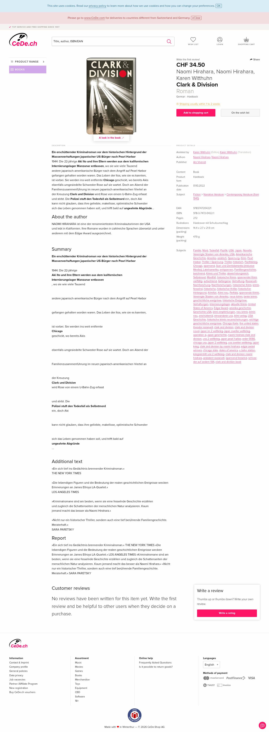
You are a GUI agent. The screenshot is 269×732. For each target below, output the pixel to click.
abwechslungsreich (238, 273)
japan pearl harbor (231, 339)
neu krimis (242, 312)
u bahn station (247, 350)
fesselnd (198, 289)
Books (20, 69)
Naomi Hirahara (201, 157)
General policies (18, 671)
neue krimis (236, 296)
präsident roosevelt (214, 358)
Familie (197, 250)
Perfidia (234, 292)
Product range (27, 61)
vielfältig (197, 281)
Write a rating (227, 613)
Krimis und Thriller (216, 273)
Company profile (18, 666)
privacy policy (97, 6)
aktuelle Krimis (239, 304)
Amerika (211, 258)
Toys (77, 683)
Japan (238, 250)
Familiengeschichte (245, 269)
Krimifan (212, 292)
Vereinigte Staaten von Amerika (210, 296)
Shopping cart (246, 44)
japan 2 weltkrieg (217, 342)
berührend (199, 273)
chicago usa (200, 342)
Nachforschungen (221, 285)
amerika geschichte (240, 308)
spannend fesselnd (236, 358)
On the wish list (240, 112)
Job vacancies (17, 679)
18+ (77, 700)
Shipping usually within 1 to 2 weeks (200, 104)
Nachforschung (201, 285)
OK (219, 6)
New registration (18, 688)
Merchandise (82, 679)
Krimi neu (223, 292)
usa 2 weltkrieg (211, 339)
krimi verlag (240, 316)
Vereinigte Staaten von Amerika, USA (214, 254)
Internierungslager (220, 304)
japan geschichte (217, 335)
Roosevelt (251, 281)
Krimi (243, 258)
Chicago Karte (230, 323)
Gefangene (224, 281)
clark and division (223, 327)
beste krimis (250, 296)
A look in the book (110, 137)
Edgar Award (221, 308)
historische (210, 289)
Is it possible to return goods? (156, 666)
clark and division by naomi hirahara (220, 346)
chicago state (210, 350)
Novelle (247, 250)
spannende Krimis (249, 292)
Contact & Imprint (19, 662)
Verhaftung (238, 281)
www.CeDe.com (94, 18)
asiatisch (222, 258)
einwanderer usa (223, 316)
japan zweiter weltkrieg (237, 331)
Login (220, 44)
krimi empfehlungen (224, 312)
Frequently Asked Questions (155, 662)
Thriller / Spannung (212, 262)
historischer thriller (227, 289)
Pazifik (223, 250)
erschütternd (206, 316)
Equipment (81, 688)
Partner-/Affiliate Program (23, 683)
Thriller (228, 262)
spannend (209, 266)
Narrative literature (213, 194)
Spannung (234, 258)
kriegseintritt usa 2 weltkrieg (208, 354)
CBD (77, 692)
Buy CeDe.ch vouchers (22, 692)
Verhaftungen (200, 304)
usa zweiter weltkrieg (240, 342)
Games (79, 671)
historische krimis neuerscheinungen (227, 319)
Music (78, 662)
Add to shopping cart (196, 112)
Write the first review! (188, 59)
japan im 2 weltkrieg (212, 331)
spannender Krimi (247, 277)
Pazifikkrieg (251, 262)
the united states (249, 323)
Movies (79, 666)
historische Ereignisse (235, 300)
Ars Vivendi (199, 162)
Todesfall (214, 250)
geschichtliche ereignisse (207, 300)
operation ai (199, 335)
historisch (238, 262)
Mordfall (211, 277)
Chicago (197, 266)
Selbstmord (199, 277)
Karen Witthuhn (201, 152)
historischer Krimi (242, 285)
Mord (205, 250)
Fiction (197, 194)
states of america (228, 350)
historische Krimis (226, 277)
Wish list (193, 44)
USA (231, 250)
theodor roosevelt (203, 327)
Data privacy (16, 675)
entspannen (226, 269)
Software (80, 696)
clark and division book (228, 362)
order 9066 (248, 339)
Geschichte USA (202, 312)
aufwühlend (210, 281)
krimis (256, 285)
